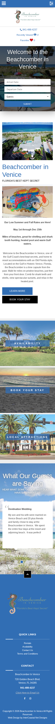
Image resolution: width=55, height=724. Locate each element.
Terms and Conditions (27, 653)
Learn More (17, 291)
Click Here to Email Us (27, 693)
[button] (16, 561)
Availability (27, 646)
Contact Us (27, 650)
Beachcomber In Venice (27, 17)
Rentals (27, 643)
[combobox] (27, 97)
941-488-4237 (29, 30)
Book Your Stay (20, 299)
